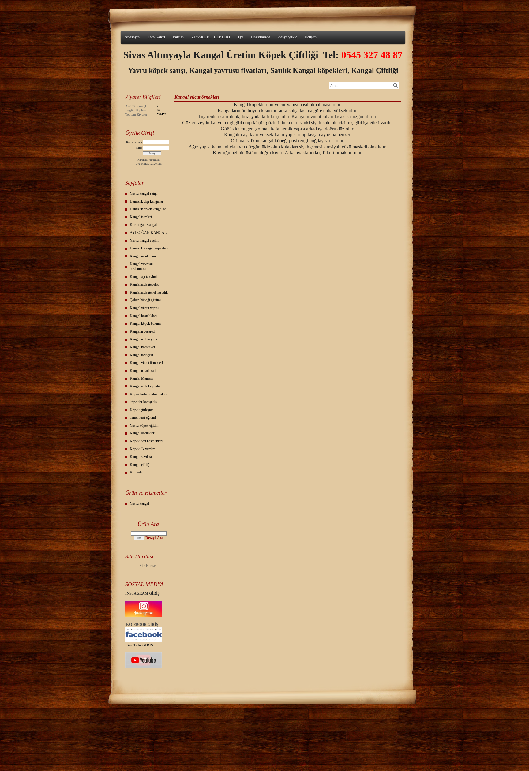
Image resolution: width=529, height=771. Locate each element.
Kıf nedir (136, 472)
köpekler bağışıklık (143, 402)
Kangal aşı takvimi (143, 277)
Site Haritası (148, 565)
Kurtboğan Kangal (143, 225)
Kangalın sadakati (143, 371)
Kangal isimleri (141, 217)
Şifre (139, 147)
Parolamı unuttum (148, 159)
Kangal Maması (141, 378)
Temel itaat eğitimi (143, 417)
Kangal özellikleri (142, 433)
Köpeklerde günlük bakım (148, 394)
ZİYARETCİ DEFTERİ (211, 37)
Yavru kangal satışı (143, 193)
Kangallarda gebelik (144, 284)
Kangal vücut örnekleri (146, 363)
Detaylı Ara (154, 538)
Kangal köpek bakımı (145, 323)
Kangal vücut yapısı (144, 308)
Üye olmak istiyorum (148, 163)
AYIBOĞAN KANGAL (148, 232)
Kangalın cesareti (142, 331)
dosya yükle (287, 37)
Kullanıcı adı (134, 142)
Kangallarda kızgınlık (145, 386)
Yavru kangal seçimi (144, 240)
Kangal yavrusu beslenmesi (141, 266)
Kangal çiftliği (140, 464)
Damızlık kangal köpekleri (149, 248)
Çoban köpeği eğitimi (145, 300)
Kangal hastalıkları (143, 316)
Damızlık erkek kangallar (148, 209)
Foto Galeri (156, 37)
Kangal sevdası (141, 457)
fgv (240, 37)
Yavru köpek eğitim (144, 425)
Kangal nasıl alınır (143, 256)
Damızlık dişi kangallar (146, 201)
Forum (178, 37)
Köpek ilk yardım (142, 449)
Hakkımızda (260, 37)
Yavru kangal (139, 503)
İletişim (311, 37)
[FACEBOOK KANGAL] (143, 640)
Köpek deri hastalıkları (146, 441)
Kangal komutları (142, 347)
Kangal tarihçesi (141, 355)
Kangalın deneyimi (143, 339)
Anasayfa (132, 37)
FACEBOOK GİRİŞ (142, 625)
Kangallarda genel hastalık (149, 292)
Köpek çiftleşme (141, 410)
